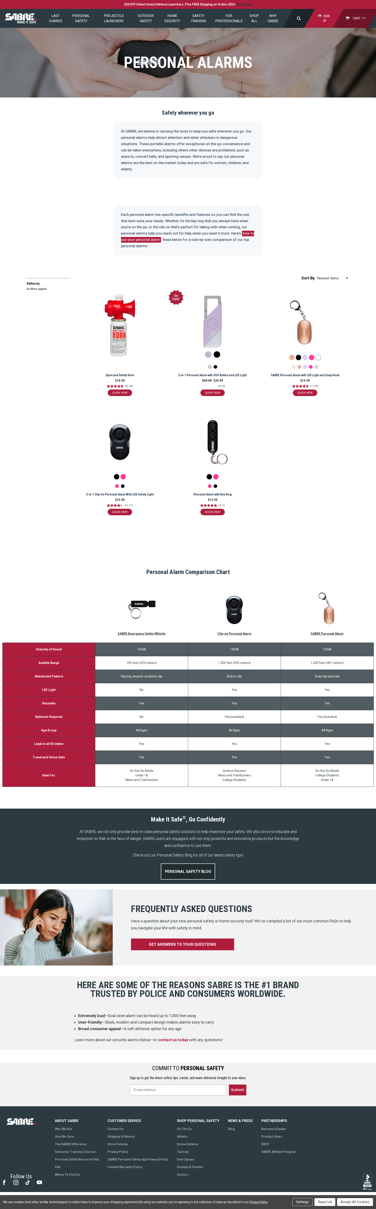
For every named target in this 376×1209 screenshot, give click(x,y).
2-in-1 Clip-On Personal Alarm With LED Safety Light (120, 494)
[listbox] (332, 278)
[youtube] (39, 1182)
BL (294, 367)
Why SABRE (273, 18)
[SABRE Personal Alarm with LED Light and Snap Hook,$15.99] (305, 326)
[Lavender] (210, 367)
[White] (316, 367)
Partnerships (274, 1121)
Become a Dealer (273, 1129)
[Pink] (311, 367)
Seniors (182, 1174)
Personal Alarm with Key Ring (212, 494)
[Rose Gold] (299, 367)
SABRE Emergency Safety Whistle (141, 633)
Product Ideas (271, 1136)
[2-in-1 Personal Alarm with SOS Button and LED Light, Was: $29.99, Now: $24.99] (213, 326)
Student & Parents (190, 1167)
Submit (237, 1090)
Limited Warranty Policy (124, 1167)
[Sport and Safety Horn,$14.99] (120, 326)
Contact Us (115, 1129)
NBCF (265, 1144)
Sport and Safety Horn (120, 375)
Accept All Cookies (355, 1202)
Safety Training (198, 18)
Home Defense (187, 1144)
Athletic (182, 1136)
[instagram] (15, 1182)
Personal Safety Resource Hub (77, 1159)
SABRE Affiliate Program (279, 1152)
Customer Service (124, 1121)
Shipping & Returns (121, 1136)
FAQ (57, 1167)
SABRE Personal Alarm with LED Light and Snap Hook (305, 375)
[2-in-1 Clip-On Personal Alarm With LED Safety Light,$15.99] (120, 445)
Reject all (325, 1202)
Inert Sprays (185, 1159)
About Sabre (67, 1121)
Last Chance (55, 18)
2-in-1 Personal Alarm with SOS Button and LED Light (212, 375)
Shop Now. (244, 4)
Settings (302, 1202)
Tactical (183, 1152)
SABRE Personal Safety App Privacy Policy (137, 1159)
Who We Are (63, 1129)
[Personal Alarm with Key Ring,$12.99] (213, 445)
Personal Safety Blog (188, 871)
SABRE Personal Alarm (327, 633)
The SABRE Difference (71, 1144)
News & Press (240, 1121)
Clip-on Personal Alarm (234, 633)
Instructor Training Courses (75, 1152)
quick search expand (299, 18)
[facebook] (4, 1182)
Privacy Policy (117, 1152)
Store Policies (117, 1144)
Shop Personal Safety (198, 1121)
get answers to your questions (182, 944)
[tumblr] (27, 1182)
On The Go (184, 1129)
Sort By (308, 278)
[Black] (215, 367)
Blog (231, 1129)
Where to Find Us (67, 1174)
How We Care (64, 1136)
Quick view (120, 392)
